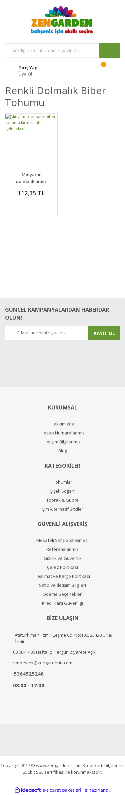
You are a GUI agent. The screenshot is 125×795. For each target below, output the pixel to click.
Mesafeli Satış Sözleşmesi (62, 540)
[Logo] (62, 20)
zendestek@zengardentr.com (42, 663)
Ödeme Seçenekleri (63, 594)
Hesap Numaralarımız (63, 432)
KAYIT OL (104, 333)
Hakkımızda (62, 423)
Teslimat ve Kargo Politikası (62, 576)
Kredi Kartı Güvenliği (62, 603)
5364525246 (29, 673)
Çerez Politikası (62, 567)
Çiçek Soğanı (62, 491)
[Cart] (108, 70)
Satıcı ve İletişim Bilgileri (62, 585)
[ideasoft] (27, 790)
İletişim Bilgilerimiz (62, 441)
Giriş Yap (27, 68)
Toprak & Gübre (62, 500)
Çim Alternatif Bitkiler (62, 509)
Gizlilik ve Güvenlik (63, 558)
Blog (62, 450)
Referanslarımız (62, 549)
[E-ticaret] (61, 790)
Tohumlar (62, 482)
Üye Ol (25, 74)
